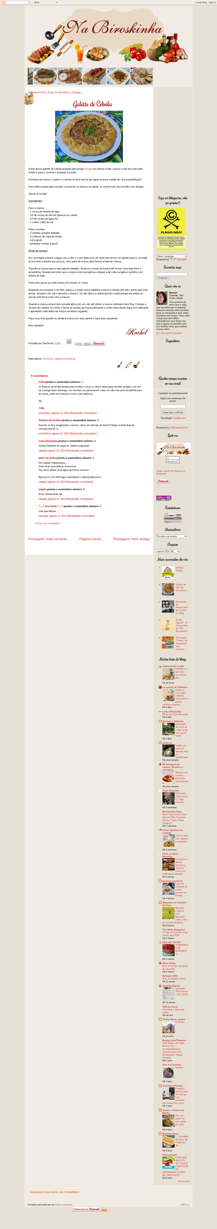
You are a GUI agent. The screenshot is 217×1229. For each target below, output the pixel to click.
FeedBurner (179, 418)
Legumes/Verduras (65, 358)
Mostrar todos (183, 1181)
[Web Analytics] (108, 1210)
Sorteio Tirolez (179, 569)
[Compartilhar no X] (83, 344)
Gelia (42, 381)
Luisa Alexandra (48, 440)
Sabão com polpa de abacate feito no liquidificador (181, 751)
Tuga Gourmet (170, 790)
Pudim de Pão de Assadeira (181, 587)
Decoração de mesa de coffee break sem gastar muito (181, 730)
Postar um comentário (47, 523)
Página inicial (90, 539)
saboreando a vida (173, 666)
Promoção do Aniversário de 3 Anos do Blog (182, 607)
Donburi (179, 1067)
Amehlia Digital (171, 985)
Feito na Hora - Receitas (171, 855)
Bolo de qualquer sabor (173, 978)
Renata (88, 168)
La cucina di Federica (174, 687)
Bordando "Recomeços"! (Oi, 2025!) (181, 991)
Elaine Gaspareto (63, 1204)
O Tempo (179, 1022)
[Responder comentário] (83, 412)
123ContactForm (179, 427)
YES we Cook (170, 1006)
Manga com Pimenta (174, 1040)
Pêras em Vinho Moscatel (175, 714)
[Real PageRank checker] (163, 500)
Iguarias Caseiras (172, 881)
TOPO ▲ (184, 1204)
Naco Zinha (169, 963)
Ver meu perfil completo (169, 333)
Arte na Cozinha (171, 1064)
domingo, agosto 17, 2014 (53, 515)
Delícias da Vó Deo (50, 420)
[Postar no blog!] (79, 344)
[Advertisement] (172, 140)
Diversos (48, 358)
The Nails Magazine (173, 929)
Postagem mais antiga (131, 539)
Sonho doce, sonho (173, 1019)
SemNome (177, 522)
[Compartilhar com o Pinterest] (89, 344)
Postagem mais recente (47, 539)
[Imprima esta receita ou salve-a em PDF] (69, 343)
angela (42, 489)
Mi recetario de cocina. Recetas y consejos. (172, 767)
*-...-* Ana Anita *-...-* (51, 506)
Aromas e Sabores (172, 721)
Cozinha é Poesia (172, 1085)
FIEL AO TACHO (171, 942)
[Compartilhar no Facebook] (86, 344)
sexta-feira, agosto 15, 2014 (54, 412)
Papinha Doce (170, 1133)
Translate (181, 259)
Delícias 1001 (170, 976)
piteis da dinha (47, 457)
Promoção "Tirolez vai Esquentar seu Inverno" (182, 643)
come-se (167, 742)
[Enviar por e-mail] (76, 344)
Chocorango (169, 1154)
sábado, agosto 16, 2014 (52, 450)
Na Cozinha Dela (171, 811)
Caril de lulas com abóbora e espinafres (181, 838)
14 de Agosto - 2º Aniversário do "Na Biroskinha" (182, 625)
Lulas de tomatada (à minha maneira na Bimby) (181, 889)
